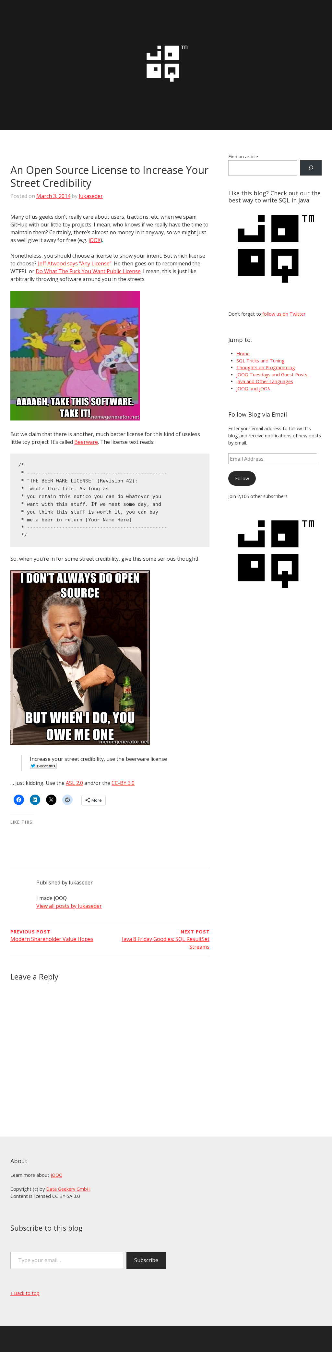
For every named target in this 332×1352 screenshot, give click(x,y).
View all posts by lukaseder (69, 905)
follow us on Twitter (283, 314)
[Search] (311, 168)
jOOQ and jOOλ (253, 388)
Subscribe (146, 1260)
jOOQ (57, 1175)
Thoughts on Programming (265, 367)
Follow (242, 478)
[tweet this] (43, 767)
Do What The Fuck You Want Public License (88, 271)
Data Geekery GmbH (68, 1189)
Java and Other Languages (264, 381)
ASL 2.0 (74, 782)
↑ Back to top (25, 1293)
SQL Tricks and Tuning (260, 361)
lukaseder (91, 196)
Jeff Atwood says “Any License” (75, 263)
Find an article (243, 156)
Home (243, 353)
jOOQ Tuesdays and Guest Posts (271, 374)
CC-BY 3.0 (123, 782)
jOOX (95, 240)
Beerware (86, 441)
